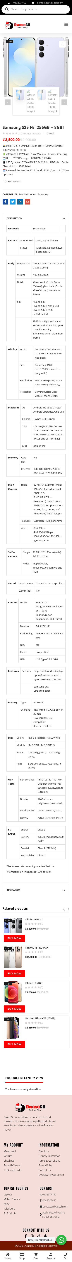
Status (23, 247)
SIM (19, 301)
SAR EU (20, 752)
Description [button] (14, 218)
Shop (22, 1258)
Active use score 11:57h (50, 818)
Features (25, 520)
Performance (27, 779)
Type (22, 349)
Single (26, 552)
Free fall (25, 848)
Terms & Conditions (49, 1160)
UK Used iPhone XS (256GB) (40, 1018)
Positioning (26, 633)
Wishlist (8, 1156)
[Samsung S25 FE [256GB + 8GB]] (5, 202)
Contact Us (45, 1170)
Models (21, 745)
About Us (44, 1151)
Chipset (26, 419)
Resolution (26, 380)
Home (7, 1258)
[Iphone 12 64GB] (13, 992)
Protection (26, 391)
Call (66, 1258)
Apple (7, 1204)
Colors (20, 737)
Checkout (9, 1160)
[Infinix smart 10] (13, 925)
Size (22, 365)
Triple (24, 484)
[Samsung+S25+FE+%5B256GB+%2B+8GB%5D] (13, 202)
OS (23, 407)
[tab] (36, 218)
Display (24, 799)
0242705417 (49, 1200)
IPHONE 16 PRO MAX (36, 947)
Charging (25, 709)
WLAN (23, 602)
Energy (24, 829)
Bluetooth (25, 626)
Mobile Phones (27, 194)
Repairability (28, 855)
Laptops (8, 1194)
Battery (24, 818)
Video (24, 528)
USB (22, 659)
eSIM (50, 310)
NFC (22, 644)
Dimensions (23, 263)
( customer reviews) (29, 133)
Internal (25, 469)
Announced (26, 240)
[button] (66, 24)
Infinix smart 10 (33, 919)
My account (10, 1151)
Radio (23, 652)
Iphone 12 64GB (33, 983)
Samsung (43, 194)
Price (19, 763)
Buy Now (14, 938)
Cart (35, 1258)
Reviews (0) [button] (13, 890)
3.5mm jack (25, 590)
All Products (10, 1213)
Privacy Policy (45, 1165)
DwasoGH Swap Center (51, 1174)
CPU (24, 426)
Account (51, 1258)
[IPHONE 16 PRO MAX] (13, 957)
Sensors (26, 671)
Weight (21, 274)
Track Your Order (13, 1170)
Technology (39, 228)
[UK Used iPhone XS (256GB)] (13, 1027)
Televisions (9, 1208)
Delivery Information (49, 1156)
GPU (24, 446)
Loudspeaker (26, 583)
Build (20, 282)
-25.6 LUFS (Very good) (50, 810)
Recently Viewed (12, 1165)
